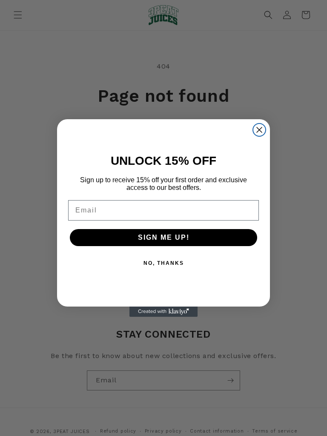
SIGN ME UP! (163, 237)
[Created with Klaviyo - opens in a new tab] (163, 312)
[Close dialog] (259, 129)
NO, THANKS (163, 263)
